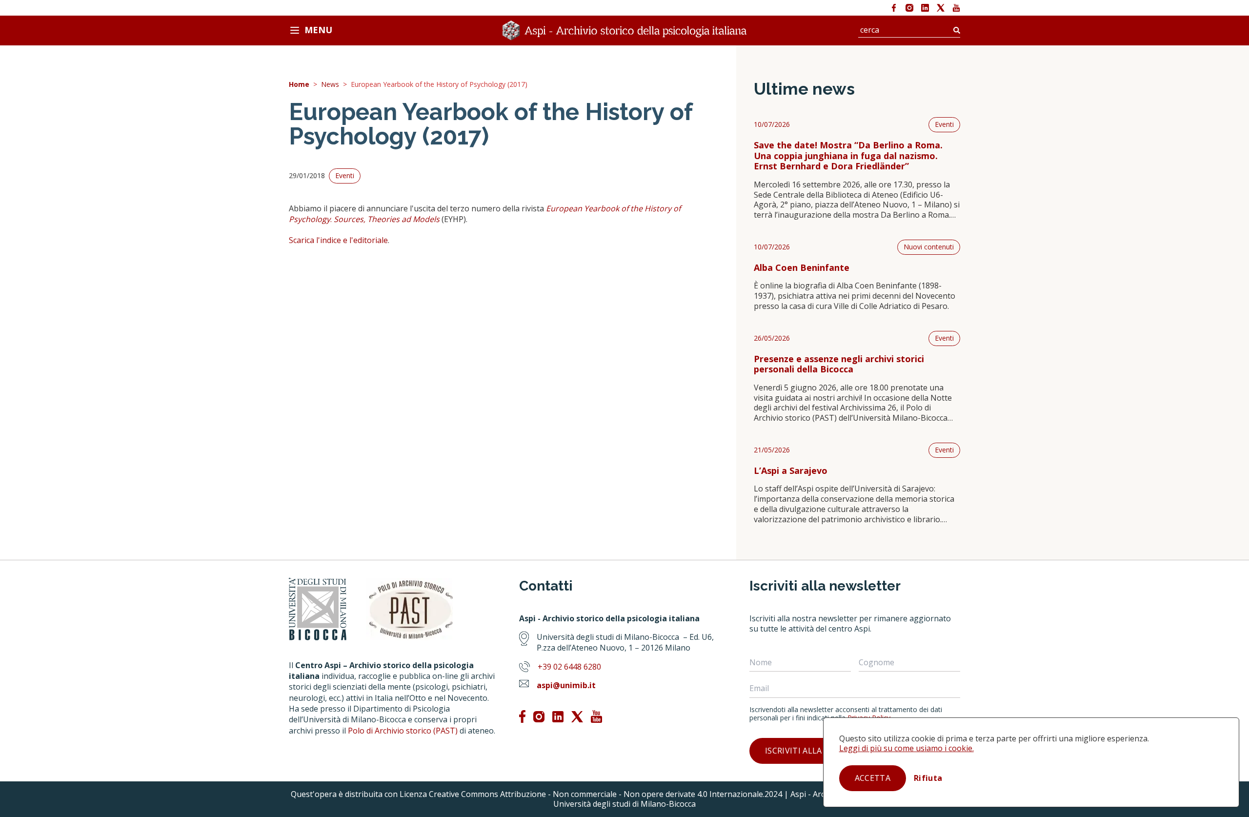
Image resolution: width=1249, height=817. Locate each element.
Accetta (872, 778)
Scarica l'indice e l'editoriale (338, 240)
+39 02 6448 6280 (569, 666)
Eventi (944, 124)
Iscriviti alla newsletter (821, 750)
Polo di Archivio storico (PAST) (403, 730)
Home (299, 85)
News (330, 85)
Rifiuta (928, 778)
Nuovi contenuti (929, 246)
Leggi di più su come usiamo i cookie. (906, 748)
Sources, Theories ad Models (387, 219)
